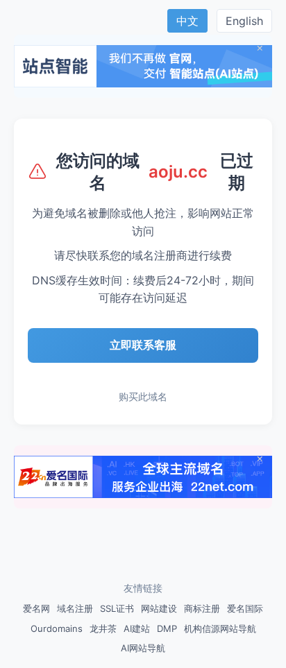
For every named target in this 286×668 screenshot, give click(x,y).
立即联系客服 (143, 345)
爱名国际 (245, 608)
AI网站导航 (143, 647)
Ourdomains (57, 628)
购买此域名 (143, 396)
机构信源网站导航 (220, 628)
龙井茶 (103, 628)
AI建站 (137, 628)
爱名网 (36, 608)
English (244, 21)
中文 (187, 21)
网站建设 (159, 608)
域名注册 (75, 608)
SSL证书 (117, 608)
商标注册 (202, 608)
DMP (167, 628)
